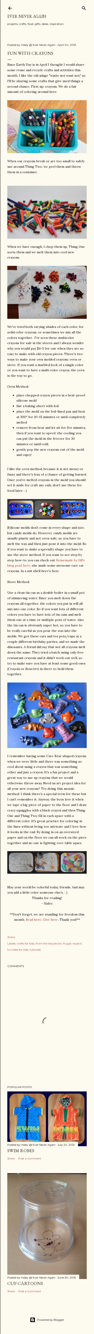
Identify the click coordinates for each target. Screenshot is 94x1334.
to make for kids (17, 949)
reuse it (77, 943)
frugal (67, 943)
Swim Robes (20, 1151)
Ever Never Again (26, 16)
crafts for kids (25, 943)
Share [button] (11, 937)
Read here (33, 920)
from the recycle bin (49, 943)
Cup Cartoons (25, 1283)
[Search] (84, 7)
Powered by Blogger (50, 1319)
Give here (50, 920)
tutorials (35, 949)
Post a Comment (29, 1158)
